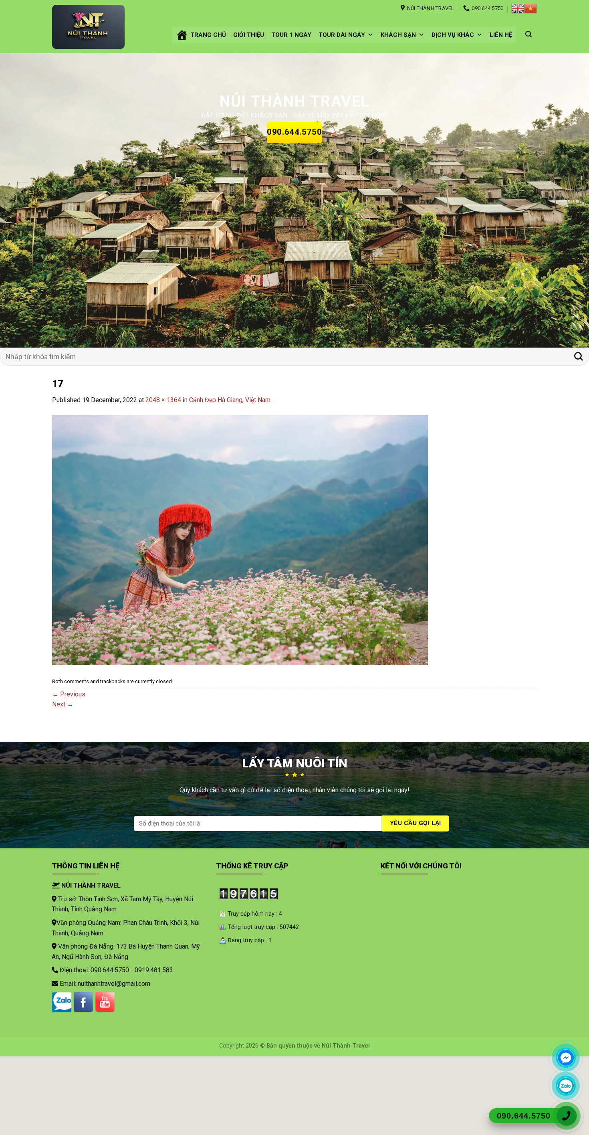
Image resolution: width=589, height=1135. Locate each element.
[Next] (567, 200)
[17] (240, 539)
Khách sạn (398, 34)
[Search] (528, 34)
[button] (370, 35)
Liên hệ (501, 34)
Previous (68, 694)
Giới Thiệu (248, 34)
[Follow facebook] (83, 1002)
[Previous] (22, 200)
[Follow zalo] (62, 1002)
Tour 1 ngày (291, 34)
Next (62, 704)
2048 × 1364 (163, 400)
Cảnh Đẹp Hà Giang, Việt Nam (229, 400)
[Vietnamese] (530, 8)
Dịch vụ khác (453, 34)
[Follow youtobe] (105, 1002)
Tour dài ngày (342, 34)
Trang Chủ (208, 34)
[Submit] (578, 357)
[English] (517, 8)
